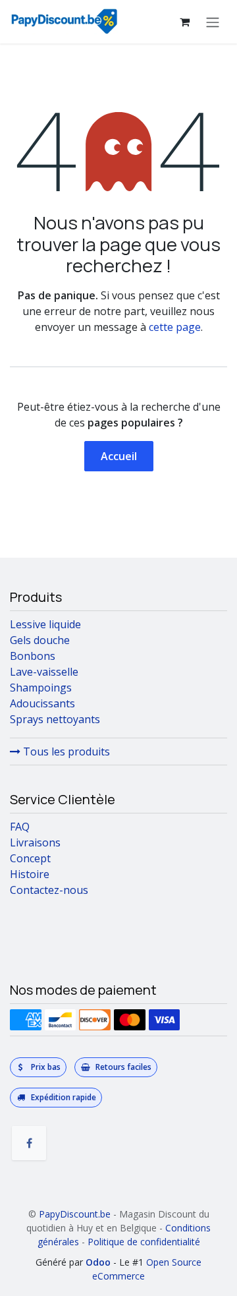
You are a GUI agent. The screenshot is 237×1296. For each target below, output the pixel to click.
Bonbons (32, 656)
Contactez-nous (49, 890)
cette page (175, 327)
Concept (30, 858)
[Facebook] (29, 1143)
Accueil (119, 456)
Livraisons (35, 842)
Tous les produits (65, 751)
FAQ (20, 826)
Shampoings (41, 687)
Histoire (29, 874)
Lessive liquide (45, 624)
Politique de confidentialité (144, 1241)
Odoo (99, 1262)
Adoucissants (42, 703)
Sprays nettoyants (55, 719)
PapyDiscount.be (75, 1214)
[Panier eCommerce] (184, 22)
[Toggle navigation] (212, 22)
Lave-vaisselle (44, 671)
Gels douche (40, 640)
